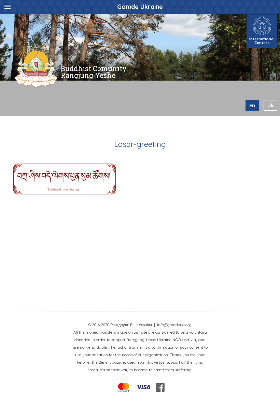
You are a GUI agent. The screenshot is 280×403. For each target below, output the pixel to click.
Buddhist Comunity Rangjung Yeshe (94, 72)
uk (270, 105)
